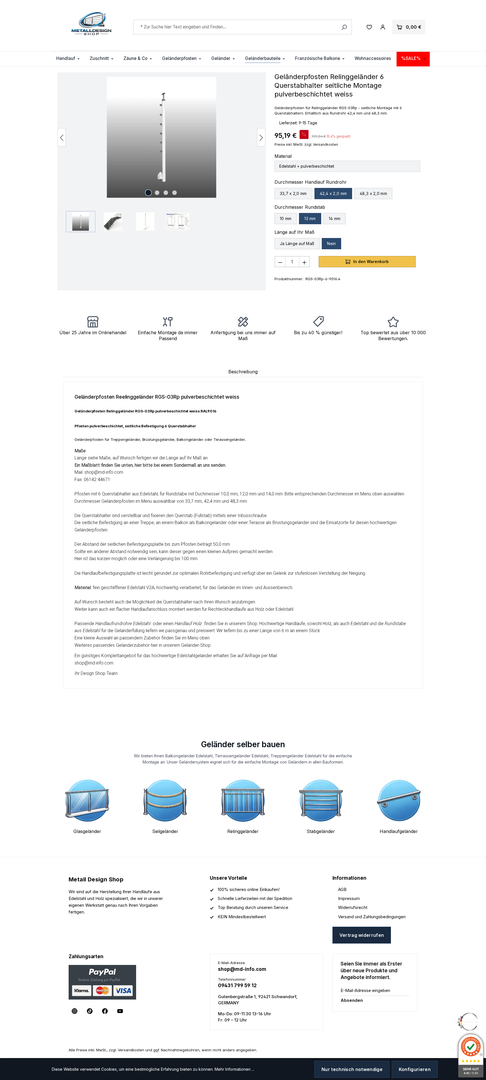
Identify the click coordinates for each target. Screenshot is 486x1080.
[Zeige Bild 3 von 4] (166, 192)
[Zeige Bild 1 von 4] (148, 192)
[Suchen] (344, 27)
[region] (161, 154)
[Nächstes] (261, 137)
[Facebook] (105, 1011)
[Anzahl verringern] (280, 261)
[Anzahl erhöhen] (304, 261)
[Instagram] (74, 1011)
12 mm (310, 218)
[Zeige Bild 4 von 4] (174, 192)
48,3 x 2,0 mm (373, 193)
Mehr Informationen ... (234, 1069)
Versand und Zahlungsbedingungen (372, 916)
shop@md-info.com (242, 969)
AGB (342, 889)
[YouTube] (120, 1011)
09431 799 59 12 (237, 985)
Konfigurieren (415, 1069)
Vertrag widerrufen (361, 935)
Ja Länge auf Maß (297, 243)
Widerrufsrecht (352, 907)
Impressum (349, 898)
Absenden (352, 1000)
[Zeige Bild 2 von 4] (157, 192)
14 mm (334, 218)
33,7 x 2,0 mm (293, 193)
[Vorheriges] (61, 137)
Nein (331, 243)
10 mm (285, 218)
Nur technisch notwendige (351, 1069)
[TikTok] (90, 1011)
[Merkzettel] (369, 27)
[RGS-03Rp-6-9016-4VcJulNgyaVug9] (161, 137)
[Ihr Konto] (383, 27)
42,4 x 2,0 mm (333, 193)
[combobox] (242, 27)
